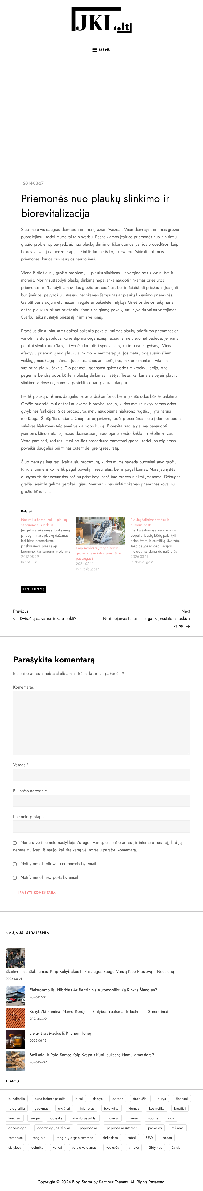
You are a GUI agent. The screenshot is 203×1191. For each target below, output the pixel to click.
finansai (182, 1098)
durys (162, 1098)
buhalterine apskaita (50, 1098)
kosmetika (156, 1108)
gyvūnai (64, 1108)
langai (35, 1118)
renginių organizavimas (74, 1137)
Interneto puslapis (28, 817)
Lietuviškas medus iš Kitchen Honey (61, 1033)
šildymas (155, 1147)
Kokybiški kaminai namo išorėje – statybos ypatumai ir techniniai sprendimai (99, 1011)
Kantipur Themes (113, 1182)
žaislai (177, 1147)
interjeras (87, 1108)
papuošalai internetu (122, 1128)
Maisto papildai (84, 1118)
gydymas (41, 1108)
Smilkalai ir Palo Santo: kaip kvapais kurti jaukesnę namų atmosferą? (92, 1055)
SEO (149, 1137)
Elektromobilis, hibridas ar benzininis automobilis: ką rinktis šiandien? (93, 990)
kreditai (180, 1108)
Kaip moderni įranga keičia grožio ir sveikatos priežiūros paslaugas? (99, 553)
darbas (117, 1098)
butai (79, 1098)
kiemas (133, 1108)
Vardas (21, 765)
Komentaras (25, 687)
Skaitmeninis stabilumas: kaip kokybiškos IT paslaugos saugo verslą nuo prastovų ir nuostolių (90, 971)
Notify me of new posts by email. (50, 877)
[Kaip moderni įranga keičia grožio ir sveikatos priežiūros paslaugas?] (100, 531)
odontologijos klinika (53, 1128)
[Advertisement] (101, 108)
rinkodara (110, 1137)
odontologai (17, 1128)
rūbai (132, 1137)
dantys (98, 1098)
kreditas (14, 1118)
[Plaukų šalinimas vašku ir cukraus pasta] (158, 540)
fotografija (16, 1108)
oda (171, 1118)
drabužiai (140, 1098)
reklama (178, 1128)
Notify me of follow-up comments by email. (59, 864)
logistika (56, 1118)
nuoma (153, 1118)
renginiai (40, 1137)
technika (37, 1147)
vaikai (57, 1147)
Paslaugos (33, 589)
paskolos (155, 1128)
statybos (14, 1147)
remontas (15, 1137)
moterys (113, 1118)
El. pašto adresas (30, 791)
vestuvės (112, 1147)
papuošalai (88, 1128)
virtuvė (134, 1147)
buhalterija (16, 1098)
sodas (167, 1137)
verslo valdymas (84, 1147)
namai (133, 1118)
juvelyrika (111, 1108)
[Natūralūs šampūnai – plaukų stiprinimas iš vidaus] (48, 540)
